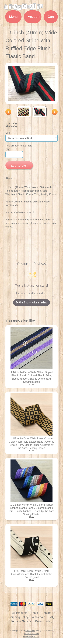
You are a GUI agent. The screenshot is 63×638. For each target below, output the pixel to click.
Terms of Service (21, 621)
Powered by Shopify (31, 636)
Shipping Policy (18, 617)
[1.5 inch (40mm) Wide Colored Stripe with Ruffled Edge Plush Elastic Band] (24, 111)
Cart (51, 16)
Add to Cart (19, 165)
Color (8, 133)
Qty (7, 149)
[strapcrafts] (31, 8)
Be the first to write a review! (31, 302)
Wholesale (38, 617)
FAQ (51, 617)
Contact (46, 612)
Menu (13, 16)
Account (34, 16)
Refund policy (43, 621)
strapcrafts (30, 631)
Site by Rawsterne (31, 634)
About (34, 612)
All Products (19, 612)
